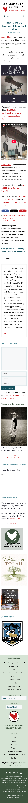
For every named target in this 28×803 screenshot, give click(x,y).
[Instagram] (10, 773)
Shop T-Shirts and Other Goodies (14, 754)
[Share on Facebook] (5, 211)
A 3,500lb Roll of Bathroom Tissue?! (12, 188)
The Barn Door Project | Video (10, 220)
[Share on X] (14, 211)
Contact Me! (14, 676)
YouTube (14, 738)
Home (2, 37)
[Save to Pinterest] (23, 211)
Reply (5, 333)
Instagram (14, 741)
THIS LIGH (5, 165)
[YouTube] (21, 773)
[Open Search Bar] (23, 16)
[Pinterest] (14, 773)
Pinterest (14, 744)
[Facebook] (6, 773)
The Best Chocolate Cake (9, 218)
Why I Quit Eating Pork (9, 763)
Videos (8, 37)
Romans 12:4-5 (15, 518)
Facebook (14, 748)
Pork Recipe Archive (14, 689)
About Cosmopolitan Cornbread (14, 663)
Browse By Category (14, 695)
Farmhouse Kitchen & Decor (9, 215)
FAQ (14, 669)
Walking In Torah (14, 679)
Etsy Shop (14, 758)
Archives (14, 704)
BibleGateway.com (16, 524)
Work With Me (14, 666)
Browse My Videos (14, 686)
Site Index (14, 683)
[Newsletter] (17, 773)
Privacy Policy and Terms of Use (14, 673)
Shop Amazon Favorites (14, 751)
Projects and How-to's (21, 215)
